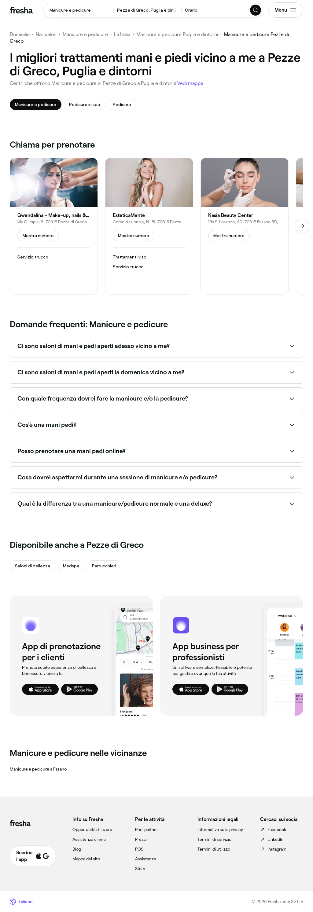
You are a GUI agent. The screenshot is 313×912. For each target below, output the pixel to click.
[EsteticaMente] (149, 226)
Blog (76, 849)
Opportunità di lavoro (92, 829)
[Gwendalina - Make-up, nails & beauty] (54, 226)
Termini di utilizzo (213, 849)
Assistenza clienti (89, 839)
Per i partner (146, 829)
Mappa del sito (86, 858)
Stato (140, 868)
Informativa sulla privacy (220, 829)
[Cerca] (256, 10)
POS (139, 849)
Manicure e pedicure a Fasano (38, 769)
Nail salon (46, 34)
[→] (302, 226)
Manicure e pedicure (85, 34)
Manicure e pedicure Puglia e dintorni (177, 34)
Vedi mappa (190, 83)
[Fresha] (21, 10)
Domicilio (20, 34)
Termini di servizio (214, 839)
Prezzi (141, 839)
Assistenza (145, 858)
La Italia (122, 34)
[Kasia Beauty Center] (244, 226)
